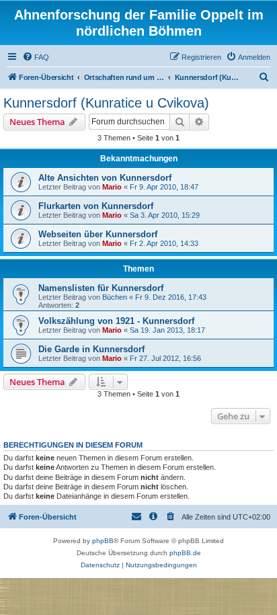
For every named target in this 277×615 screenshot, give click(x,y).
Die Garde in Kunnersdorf (91, 349)
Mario (112, 187)
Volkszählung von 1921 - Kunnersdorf (116, 321)
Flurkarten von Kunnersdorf (95, 206)
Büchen (114, 297)
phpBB (103, 540)
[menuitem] (35, 57)
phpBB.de (185, 553)
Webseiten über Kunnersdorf (97, 234)
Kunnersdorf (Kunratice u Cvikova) (106, 102)
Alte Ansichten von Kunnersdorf (104, 178)
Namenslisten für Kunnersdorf (100, 288)
